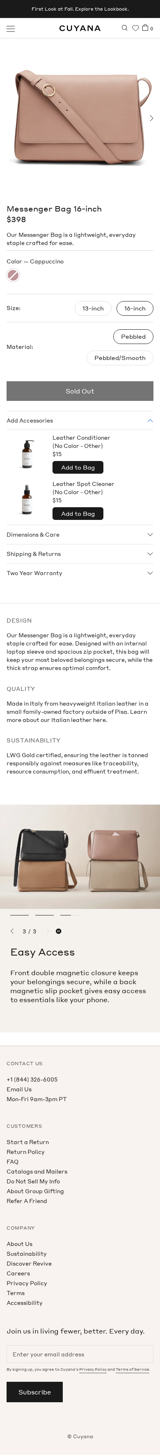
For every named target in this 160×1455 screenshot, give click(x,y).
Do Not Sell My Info (33, 1181)
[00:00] (80, 118)
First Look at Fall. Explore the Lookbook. (80, 9)
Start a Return (28, 1141)
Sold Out (80, 391)
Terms (16, 1292)
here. (100, 719)
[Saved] (136, 28)
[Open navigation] (11, 28)
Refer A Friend (27, 1200)
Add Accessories (30, 420)
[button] (9, 118)
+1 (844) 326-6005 (32, 1079)
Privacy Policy (27, 1283)
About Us (19, 1243)
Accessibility (25, 1302)
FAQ (12, 1161)
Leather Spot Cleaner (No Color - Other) (83, 492)
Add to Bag (78, 467)
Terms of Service (132, 1369)
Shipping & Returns (34, 553)
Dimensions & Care (33, 534)
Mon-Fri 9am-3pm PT (37, 1098)
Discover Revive (29, 1263)
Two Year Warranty (34, 572)
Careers (18, 1273)
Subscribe (34, 1392)
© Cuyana (80, 1436)
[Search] (125, 28)
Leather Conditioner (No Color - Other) (81, 445)
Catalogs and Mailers (37, 1171)
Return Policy (26, 1151)
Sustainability (27, 1253)
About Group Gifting (35, 1190)
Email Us (19, 1089)
